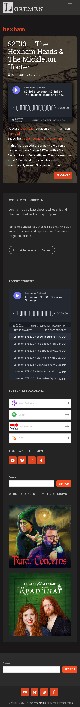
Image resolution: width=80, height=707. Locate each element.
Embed (15, 133)
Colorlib (41, 702)
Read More (63, 175)
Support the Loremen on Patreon (31, 250)
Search (13, 477)
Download (27, 128)
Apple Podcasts (32, 138)
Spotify (51, 138)
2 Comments (34, 75)
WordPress (66, 702)
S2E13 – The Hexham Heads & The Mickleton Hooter (35, 55)
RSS (61, 138)
